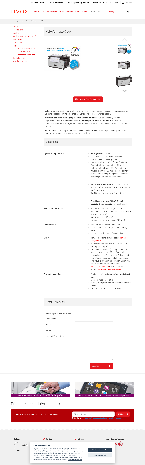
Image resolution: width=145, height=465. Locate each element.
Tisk (27, 21)
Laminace (17, 42)
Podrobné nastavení (75, 459)
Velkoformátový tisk (26, 54)
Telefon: (49, 330)
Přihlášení (130, 2)
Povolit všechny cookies (100, 450)
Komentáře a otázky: (55, 336)
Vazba (16, 33)
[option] (124, 49)
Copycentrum (38, 11)
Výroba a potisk (20, 61)
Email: (48, 324)
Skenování (17, 39)
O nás (16, 443)
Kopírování (18, 30)
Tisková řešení (51, 11)
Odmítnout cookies (100, 455)
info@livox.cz (58, 2)
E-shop (84, 11)
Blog (15, 448)
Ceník (15, 26)
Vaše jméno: (51, 318)
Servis (61, 11)
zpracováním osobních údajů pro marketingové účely (102, 418)
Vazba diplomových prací (24, 36)
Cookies (17, 450)
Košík (132, 12)
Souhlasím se (97, 418)
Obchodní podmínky (21, 445)
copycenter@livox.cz (80, 2)
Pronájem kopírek (72, 11)
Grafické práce (19, 58)
